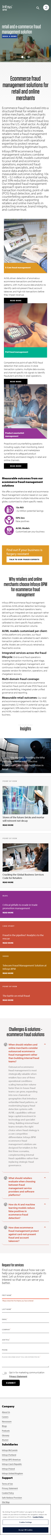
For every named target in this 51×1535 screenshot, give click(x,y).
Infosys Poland (8, 1468)
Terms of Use (7, 1483)
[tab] (24, 1053)
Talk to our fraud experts (24, 559)
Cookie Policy (8, 1493)
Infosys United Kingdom (12, 1473)
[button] (38, 8)
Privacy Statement (18, 1376)
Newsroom (7, 1421)
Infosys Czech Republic (12, 1464)
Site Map (6, 1502)
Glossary (5, 1435)
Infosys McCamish (10, 1450)
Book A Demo (10, 36)
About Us (6, 1412)
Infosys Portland (9, 1455)
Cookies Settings (25, 1522)
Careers (5, 1416)
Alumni (5, 1440)
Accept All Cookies (25, 1530)
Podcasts (6, 1430)
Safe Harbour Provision (12, 1497)
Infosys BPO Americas (11, 1459)
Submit (11, 1382)
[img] (7, 8)
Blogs (4, 1426)
